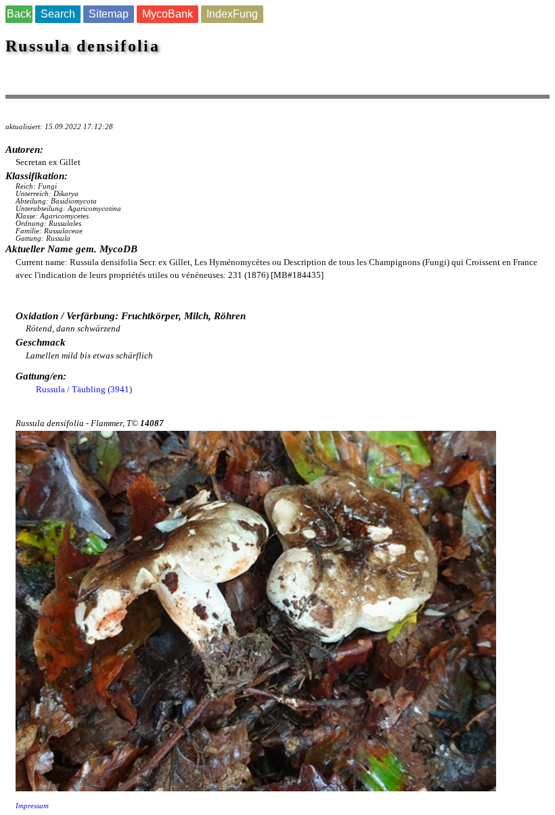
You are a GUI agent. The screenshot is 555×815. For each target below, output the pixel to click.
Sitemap (109, 14)
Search (58, 14)
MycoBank (167, 14)
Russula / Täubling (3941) (84, 389)
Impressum (32, 806)
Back (19, 14)
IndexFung (232, 14)
